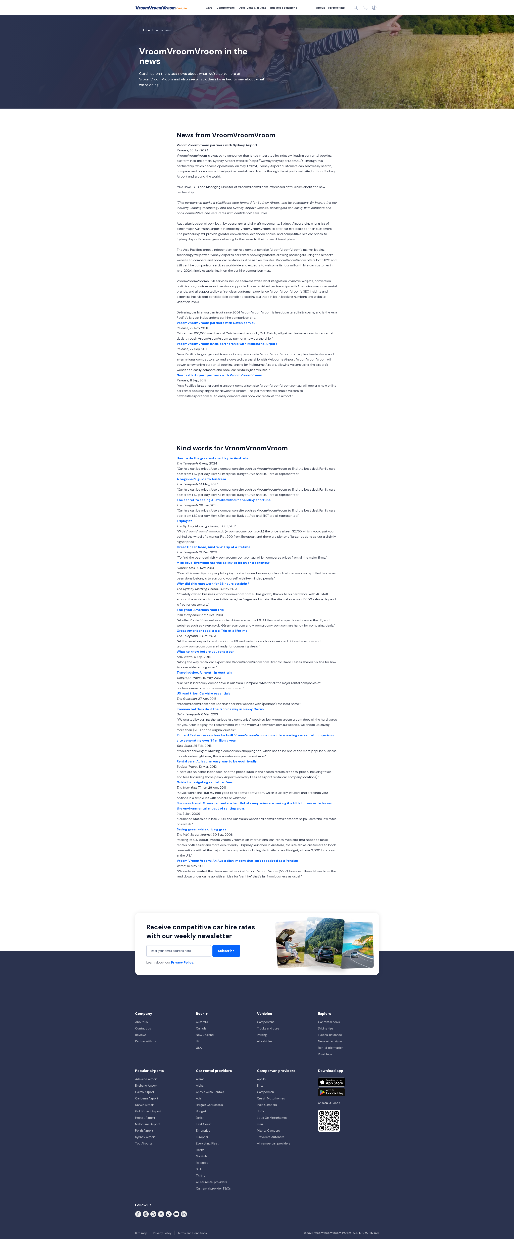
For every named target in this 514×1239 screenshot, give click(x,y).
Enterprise (203, 1131)
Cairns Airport (144, 1092)
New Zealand (205, 1035)
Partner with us (145, 1041)
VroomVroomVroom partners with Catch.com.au (216, 323)
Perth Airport (144, 1131)
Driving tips (325, 1028)
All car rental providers (211, 1182)
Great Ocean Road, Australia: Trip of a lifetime (213, 547)
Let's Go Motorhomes (272, 1118)
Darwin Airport (145, 1105)
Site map (141, 1233)
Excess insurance (330, 1035)
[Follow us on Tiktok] (169, 1214)
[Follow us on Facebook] (138, 1214)
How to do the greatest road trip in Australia (212, 458)
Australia (202, 1022)
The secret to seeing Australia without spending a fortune (224, 500)
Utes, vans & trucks (252, 7)
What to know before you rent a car (205, 651)
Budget (201, 1111)
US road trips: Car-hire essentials (203, 693)
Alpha (200, 1086)
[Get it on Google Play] (331, 1092)
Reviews (141, 1035)
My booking (336, 7)
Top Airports (144, 1143)
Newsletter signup (331, 1041)
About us (141, 1022)
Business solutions (283, 7)
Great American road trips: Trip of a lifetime (212, 631)
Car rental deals (329, 1022)
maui (260, 1124)
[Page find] (355, 7)
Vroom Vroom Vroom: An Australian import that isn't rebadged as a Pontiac (237, 861)
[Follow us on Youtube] (176, 1214)
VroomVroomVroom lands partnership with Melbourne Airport (227, 344)
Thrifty (200, 1176)
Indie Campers (267, 1105)
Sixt (198, 1169)
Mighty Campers (268, 1131)
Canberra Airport (146, 1098)
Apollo (261, 1079)
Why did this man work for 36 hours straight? (213, 583)
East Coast (204, 1124)
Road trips (325, 1054)
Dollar (200, 1118)
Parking (262, 1035)
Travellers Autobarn (270, 1137)
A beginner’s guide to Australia (201, 479)
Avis (199, 1098)
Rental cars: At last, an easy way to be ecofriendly (217, 761)
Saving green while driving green (202, 829)
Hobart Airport (145, 1118)
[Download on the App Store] (331, 1082)
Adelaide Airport (146, 1079)
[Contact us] (365, 7)
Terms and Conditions (192, 1233)
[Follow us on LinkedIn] (184, 1214)
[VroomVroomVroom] (161, 7)
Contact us (143, 1028)
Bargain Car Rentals (209, 1105)
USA (199, 1048)
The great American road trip (200, 610)
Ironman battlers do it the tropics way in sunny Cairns (220, 709)
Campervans (225, 7)
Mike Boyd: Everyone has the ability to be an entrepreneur (223, 563)
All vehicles (264, 1041)
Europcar (202, 1137)
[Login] (374, 7)
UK (198, 1041)
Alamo (200, 1079)
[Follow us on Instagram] (146, 1214)
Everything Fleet (207, 1143)
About (320, 7)
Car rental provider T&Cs (213, 1189)
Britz (260, 1086)
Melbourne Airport (147, 1124)
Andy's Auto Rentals (210, 1092)
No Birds (201, 1156)
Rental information (330, 1048)
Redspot (202, 1163)
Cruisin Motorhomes (271, 1098)
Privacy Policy (182, 962)
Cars (209, 7)
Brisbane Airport (146, 1086)
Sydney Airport (145, 1137)
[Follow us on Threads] (153, 1214)
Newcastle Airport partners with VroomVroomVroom (219, 375)
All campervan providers (273, 1143)
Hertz (200, 1150)
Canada (201, 1028)
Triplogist (184, 521)
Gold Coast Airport (148, 1111)
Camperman (265, 1092)
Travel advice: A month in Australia (204, 672)
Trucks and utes (268, 1028)
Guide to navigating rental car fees (205, 782)
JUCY (260, 1111)
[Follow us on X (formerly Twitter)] (161, 1214)
